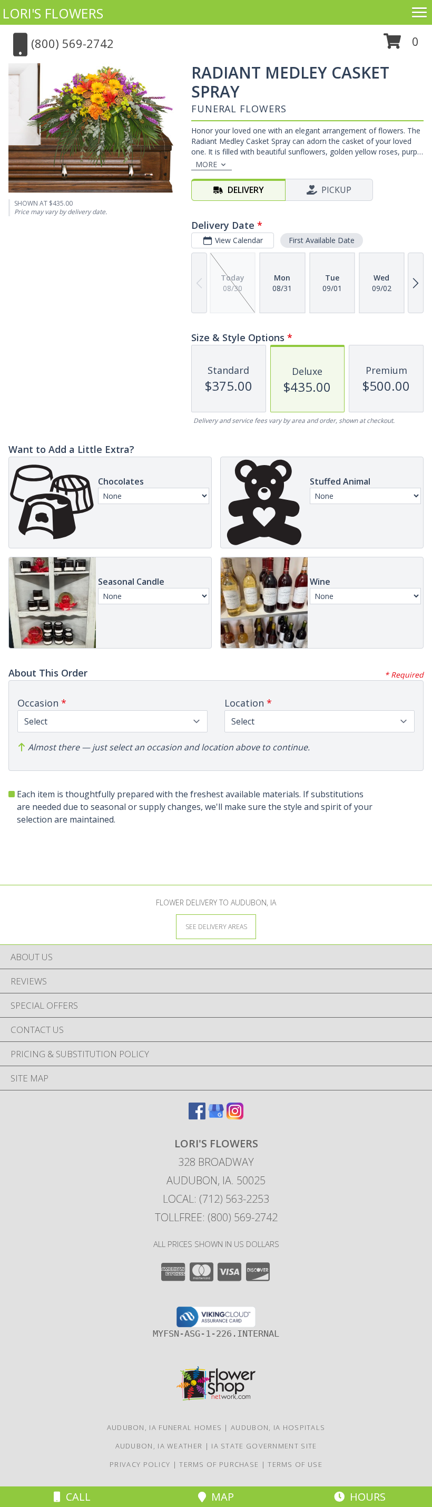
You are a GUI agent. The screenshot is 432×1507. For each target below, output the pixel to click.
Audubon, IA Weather (159, 1446)
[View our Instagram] (235, 1116)
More (206, 164)
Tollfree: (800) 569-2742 (216, 1217)
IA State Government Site (264, 1446)
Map (220, 1497)
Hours (365, 1497)
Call (76, 1497)
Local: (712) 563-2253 (216, 1199)
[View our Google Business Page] (216, 1116)
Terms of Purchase (219, 1464)
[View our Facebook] (197, 1116)
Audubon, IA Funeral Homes (164, 1427)
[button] (401, 45)
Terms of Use (295, 1464)
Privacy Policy (140, 1464)
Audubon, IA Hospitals (278, 1427)
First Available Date (322, 240)
